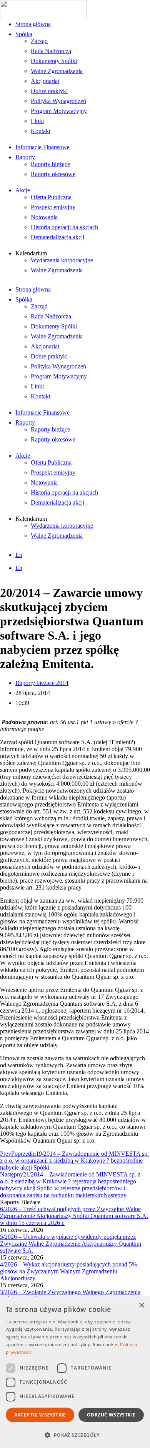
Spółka (23, 34)
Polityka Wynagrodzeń (58, 101)
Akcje (22, 190)
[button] (75, 1434)
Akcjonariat (45, 81)
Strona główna (33, 24)
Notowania (44, 217)
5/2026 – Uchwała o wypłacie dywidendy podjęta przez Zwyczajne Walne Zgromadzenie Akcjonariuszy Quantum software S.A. (70, 1243)
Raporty (25, 157)
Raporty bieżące (50, 164)
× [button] (141, 1305)
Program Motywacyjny (59, 111)
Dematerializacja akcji (57, 237)
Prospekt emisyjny (53, 207)
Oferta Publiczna (51, 197)
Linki (37, 121)
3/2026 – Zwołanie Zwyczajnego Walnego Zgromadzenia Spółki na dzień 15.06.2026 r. (70, 1295)
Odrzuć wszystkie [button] (111, 1414)
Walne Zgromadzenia (57, 71)
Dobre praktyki (49, 91)
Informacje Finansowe (42, 147)
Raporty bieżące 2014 (41, 683)
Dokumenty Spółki (54, 61)
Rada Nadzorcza (51, 51)
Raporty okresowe (53, 174)
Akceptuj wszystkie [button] (40, 1414)
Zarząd (39, 41)
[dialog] (75, 1372)
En (18, 555)
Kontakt (40, 131)
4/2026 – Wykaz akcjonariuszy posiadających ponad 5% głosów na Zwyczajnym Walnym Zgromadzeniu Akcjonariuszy (68, 1271)
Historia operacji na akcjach (64, 227)
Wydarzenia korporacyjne (62, 260)
